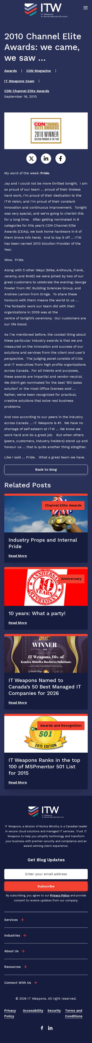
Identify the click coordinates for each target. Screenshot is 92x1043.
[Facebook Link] (41, 1029)
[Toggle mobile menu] (85, 7)
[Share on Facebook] (60, 158)
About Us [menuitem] (11, 951)
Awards (10, 71)
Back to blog (46, 469)
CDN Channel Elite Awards (26, 91)
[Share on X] (31, 158)
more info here (27, 237)
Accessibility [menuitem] (33, 1011)
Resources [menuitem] (12, 967)
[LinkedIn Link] (50, 1029)
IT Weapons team (19, 81)
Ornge (45, 294)
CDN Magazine (38, 71)
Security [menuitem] (54, 1011)
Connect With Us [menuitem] (17, 983)
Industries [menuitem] (12, 935)
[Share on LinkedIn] (46, 158)
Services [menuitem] (11, 920)
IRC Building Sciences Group (49, 288)
